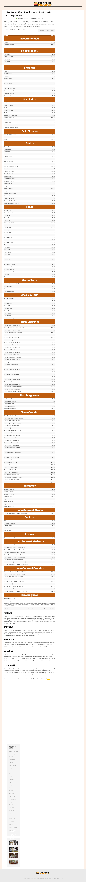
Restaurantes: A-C (15, 8)
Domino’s (11, 762)
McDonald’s (11, 793)
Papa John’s (11, 802)
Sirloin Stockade (12, 818)
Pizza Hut (11, 804)
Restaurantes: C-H (26, 8)
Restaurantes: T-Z (69, 8)
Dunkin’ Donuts (12, 765)
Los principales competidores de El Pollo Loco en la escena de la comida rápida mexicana (13, 853)
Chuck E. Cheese (12, 756)
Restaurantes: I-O (37, 8)
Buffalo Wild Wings (13, 751)
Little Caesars (12, 787)
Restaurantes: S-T (58, 8)
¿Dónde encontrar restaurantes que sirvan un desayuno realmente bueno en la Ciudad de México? (13, 847)
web (48, 678)
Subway (11, 824)
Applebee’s (11, 748)
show (52, 30)
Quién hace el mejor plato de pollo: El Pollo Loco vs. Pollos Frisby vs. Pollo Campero (13, 835)
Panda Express (12, 799)
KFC (10, 782)
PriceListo (52, 609)
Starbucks (11, 821)
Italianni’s (11, 779)
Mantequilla (11, 790)
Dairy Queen (12, 759)
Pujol (10, 813)
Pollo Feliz (11, 807)
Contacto (48, 876)
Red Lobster (11, 816)
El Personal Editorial (14, 861)
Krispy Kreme (12, 785)
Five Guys (11, 768)
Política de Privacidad (40, 876)
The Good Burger (13, 827)
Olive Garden (12, 796)
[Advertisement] (29, 690)
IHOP (10, 776)
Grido (10, 770)
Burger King (12, 754)
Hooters (11, 773)
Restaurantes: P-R (47, 8)
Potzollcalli (11, 810)
